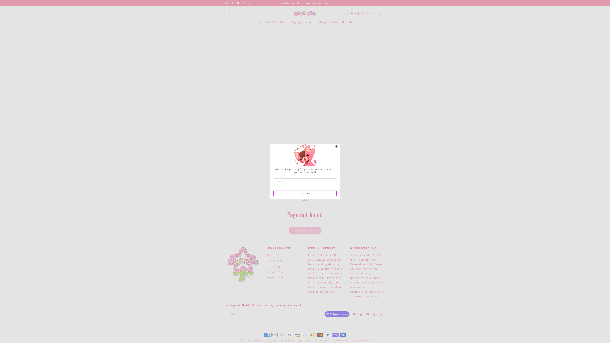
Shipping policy (340, 340)
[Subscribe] (279, 314)
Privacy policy (303, 340)
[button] (229, 13)
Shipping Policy (275, 277)
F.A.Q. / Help (274, 266)
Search (270, 255)
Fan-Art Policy (274, 260)
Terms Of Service (276, 271)
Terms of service (321, 340)
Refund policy (287, 340)
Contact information (360, 340)
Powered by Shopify (268, 341)
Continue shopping (305, 230)
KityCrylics (253, 341)
